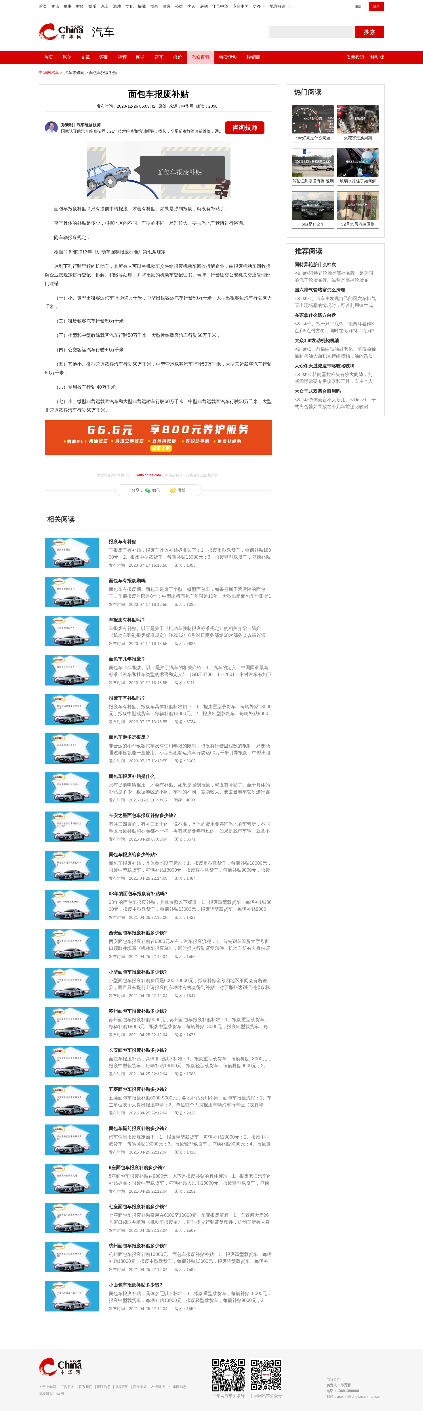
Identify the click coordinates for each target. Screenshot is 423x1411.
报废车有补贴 (122, 541)
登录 (376, 6)
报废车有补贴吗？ (127, 698)
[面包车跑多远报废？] (72, 736)
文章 (85, 57)
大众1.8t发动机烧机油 (317, 340)
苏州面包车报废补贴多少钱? (138, 1011)
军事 (68, 6)
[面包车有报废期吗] (72, 579)
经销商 (253, 57)
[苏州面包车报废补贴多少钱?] (72, 1010)
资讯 (55, 6)
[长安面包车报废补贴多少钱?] (72, 1049)
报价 (177, 57)
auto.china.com (149, 475)
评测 (103, 57)
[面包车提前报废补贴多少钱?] (72, 1127)
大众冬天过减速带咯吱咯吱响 (325, 365)
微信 (156, 490)
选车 (159, 57)
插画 (154, 6)
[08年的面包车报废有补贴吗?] (72, 892)
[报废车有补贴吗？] (72, 697)
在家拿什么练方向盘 (315, 315)
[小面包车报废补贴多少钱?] (72, 1284)
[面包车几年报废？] (72, 658)
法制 (204, 6)
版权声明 (122, 1387)
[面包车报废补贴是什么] (72, 775)
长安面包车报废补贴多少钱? (138, 1050)
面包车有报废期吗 (127, 580)
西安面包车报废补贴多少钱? (138, 932)
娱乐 (92, 6)
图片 (140, 57)
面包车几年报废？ (127, 658)
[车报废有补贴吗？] (72, 618)
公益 (179, 6)
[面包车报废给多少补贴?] (72, 853)
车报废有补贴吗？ (127, 619)
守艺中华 (220, 6)
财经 (80, 6)
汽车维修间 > (76, 72)
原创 (67, 57)
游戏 (117, 6)
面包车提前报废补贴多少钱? (138, 1128)
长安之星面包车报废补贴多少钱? (142, 815)
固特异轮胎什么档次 (315, 264)
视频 (122, 57)
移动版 (377, 57)
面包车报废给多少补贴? (133, 854)
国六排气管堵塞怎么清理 (320, 289)
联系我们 (85, 1387)
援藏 (142, 6)
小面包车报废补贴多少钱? (135, 1284)
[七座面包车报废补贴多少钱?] (72, 1205)
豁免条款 (140, 1387)
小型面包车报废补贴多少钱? (138, 971)
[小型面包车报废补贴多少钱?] (72, 971)
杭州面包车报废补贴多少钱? (138, 1245)
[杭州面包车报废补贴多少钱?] (72, 1244)
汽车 (105, 6)
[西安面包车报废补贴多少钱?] (72, 931)
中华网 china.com (63, 32)
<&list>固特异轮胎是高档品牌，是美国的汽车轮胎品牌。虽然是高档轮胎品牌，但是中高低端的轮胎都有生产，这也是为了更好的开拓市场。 (334, 277)
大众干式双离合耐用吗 (318, 391)
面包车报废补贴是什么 (132, 776)
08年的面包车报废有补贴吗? (138, 893)
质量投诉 (355, 57)
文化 (129, 6)
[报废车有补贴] (72, 540)
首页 (43, 6)
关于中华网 (47, 1387)
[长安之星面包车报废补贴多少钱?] (72, 814)
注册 (358, 6)
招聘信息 (103, 1387)
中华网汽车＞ (51, 72)
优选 (191, 6)
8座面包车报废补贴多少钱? (137, 1167)
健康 (167, 6)
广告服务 (67, 1387)
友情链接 (158, 1387)
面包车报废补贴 (103, 72)
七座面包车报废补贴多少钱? (138, 1206)
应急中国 (241, 6)
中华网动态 (177, 1387)
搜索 (370, 32)
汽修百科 (200, 57)
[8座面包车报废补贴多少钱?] (72, 1166)
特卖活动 (228, 57)
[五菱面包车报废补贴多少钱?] (72, 1088)
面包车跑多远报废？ (129, 737)
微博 (182, 490)
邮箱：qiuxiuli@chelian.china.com (353, 1397)
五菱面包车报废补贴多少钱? (138, 1089)
